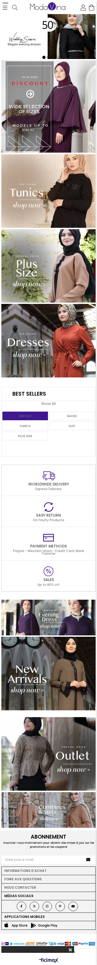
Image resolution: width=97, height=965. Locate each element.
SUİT (72, 426)
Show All (48, 403)
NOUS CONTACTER (20, 887)
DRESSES (25, 416)
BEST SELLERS (29, 394)
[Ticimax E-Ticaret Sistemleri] (48, 961)
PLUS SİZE (25, 436)
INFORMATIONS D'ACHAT (25, 870)
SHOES (72, 416)
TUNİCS (25, 426)
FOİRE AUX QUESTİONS (23, 879)
